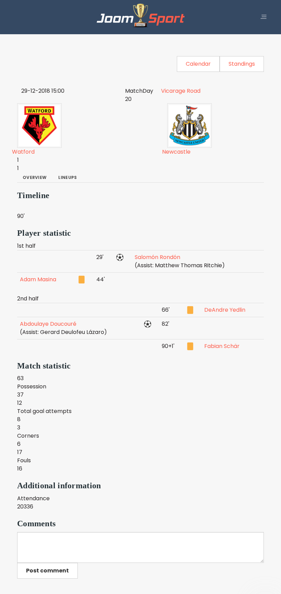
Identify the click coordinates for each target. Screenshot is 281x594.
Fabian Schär (222, 346)
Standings (242, 64)
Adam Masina (38, 279)
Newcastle (176, 152)
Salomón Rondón (157, 257)
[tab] (34, 177)
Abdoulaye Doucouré (48, 324)
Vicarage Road (180, 91)
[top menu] (263, 17)
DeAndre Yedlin (224, 310)
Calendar (198, 64)
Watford (23, 152)
